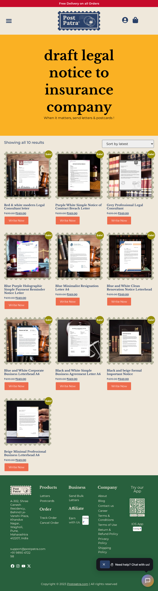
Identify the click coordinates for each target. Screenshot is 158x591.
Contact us (106, 506)
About (102, 496)
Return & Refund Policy (108, 532)
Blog (101, 501)
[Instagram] (18, 566)
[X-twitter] (29, 566)
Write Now (16, 220)
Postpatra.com (77, 584)
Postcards (47, 501)
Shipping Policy (104, 550)
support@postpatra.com (27, 549)
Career (103, 511)
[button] (8, 20)
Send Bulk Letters (76, 498)
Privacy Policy (103, 541)
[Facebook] (12, 566)
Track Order (48, 518)
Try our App (137, 489)
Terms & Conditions (106, 518)
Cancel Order (49, 523)
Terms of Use (107, 525)
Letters (45, 496)
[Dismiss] (105, 564)
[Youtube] (23, 566)
